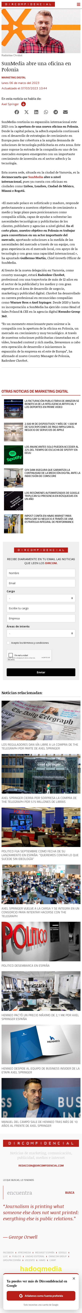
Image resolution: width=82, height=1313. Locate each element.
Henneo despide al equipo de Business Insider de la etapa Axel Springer (41, 1070)
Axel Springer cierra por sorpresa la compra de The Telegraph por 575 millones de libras (39, 800)
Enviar (41, 672)
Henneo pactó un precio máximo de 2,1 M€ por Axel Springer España (40, 1017)
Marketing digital (14, 77)
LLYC (5, 1256)
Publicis (16, 1256)
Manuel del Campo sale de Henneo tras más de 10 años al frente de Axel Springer (40, 1123)
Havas (42, 1260)
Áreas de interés (18, 626)
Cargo (11, 591)
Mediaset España (44, 1252)
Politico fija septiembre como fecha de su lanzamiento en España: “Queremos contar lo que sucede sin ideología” (40, 855)
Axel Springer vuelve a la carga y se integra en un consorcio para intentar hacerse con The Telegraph (40, 912)
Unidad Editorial (34, 1256)
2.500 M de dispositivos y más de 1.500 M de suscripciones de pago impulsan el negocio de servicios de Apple (51, 426)
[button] (16, 112)
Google (63, 1252)
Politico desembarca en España (26, 965)
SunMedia (35, 177)
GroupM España (12, 1260)
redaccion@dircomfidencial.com (41, 1165)
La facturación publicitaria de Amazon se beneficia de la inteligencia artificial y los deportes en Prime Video (52, 403)
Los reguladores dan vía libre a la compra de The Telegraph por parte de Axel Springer (40, 746)
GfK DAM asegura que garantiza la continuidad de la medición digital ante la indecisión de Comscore (52, 472)
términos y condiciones (36, 642)
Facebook (8, 1252)
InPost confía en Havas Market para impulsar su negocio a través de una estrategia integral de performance (49, 518)
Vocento (30, 1260)
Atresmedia (24, 1252)
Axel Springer (10, 104)
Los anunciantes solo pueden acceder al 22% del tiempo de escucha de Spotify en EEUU (52, 449)
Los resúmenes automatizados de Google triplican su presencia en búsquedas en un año (52, 495)
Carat (53, 1260)
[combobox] (32, 1192)
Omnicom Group (58, 1256)
